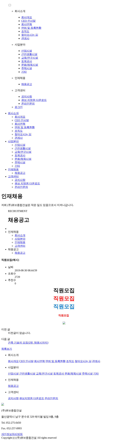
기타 (24, 71)
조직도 (25, 31)
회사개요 (26, 17)
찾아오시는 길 (29, 34)
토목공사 (26, 61)
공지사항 (26, 96)
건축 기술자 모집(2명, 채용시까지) (28, 342)
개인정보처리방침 (12, 434)
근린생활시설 (29, 54)
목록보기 (6, 348)
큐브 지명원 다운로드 (34, 100)
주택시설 (26, 68)
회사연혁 (26, 24)
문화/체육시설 (29, 64)
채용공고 (26, 84)
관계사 (25, 38)
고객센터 (13, 176)
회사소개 (13, 113)
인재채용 (13, 169)
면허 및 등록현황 (31, 27)
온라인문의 (28, 103)
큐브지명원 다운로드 (31, 398)
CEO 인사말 (28, 20)
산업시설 (26, 50)
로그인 (19, 107)
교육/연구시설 (29, 57)
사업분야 (13, 141)
